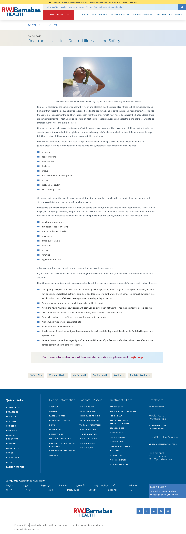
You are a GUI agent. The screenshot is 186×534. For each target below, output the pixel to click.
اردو (130, 489)
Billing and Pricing (89, 416)
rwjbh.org (136, 357)
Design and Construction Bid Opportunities (160, 456)
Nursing (11, 444)
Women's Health (57, 375)
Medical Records (88, 439)
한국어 (9, 489)
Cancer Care (116, 407)
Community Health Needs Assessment (62, 444)
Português (73, 489)
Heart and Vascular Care (123, 411)
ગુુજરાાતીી (80, 485)
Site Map (53, 455)
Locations (12, 412)
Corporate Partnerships (62, 451)
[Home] (21, 12)
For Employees (156, 407)
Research (11, 431)
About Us (54, 407)
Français (63, 485)
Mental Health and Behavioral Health (119, 422)
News (81, 7)
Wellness (119, 375)
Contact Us (13, 407)
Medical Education (12, 437)
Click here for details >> (127, 2)
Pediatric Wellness (140, 375)
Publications (56, 434)
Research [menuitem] (161, 14)
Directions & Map (88, 430)
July (55, 25)
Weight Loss (116, 455)
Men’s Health (80, 375)
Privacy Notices (21, 525)
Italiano (132, 485)
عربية (25, 485)
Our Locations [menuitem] (99, 14)
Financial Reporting (60, 439)
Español (112, 489)
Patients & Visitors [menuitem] (142, 14)
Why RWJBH (53, 7)
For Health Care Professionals (108, 7)
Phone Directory (88, 434)
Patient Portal (87, 407)
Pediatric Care (117, 437)
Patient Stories (15, 467)
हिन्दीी (113, 485)
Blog (34, 25)
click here (173, 494)
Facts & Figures (57, 416)
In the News (55, 430)
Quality (53, 411)
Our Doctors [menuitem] (175, 14)
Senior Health (100, 375)
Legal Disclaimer (78, 525)
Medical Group (87, 443)
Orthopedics (116, 433)
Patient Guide (86, 448)
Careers (73, 7)
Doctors (11, 417)
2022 (45, 25)
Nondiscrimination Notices (43, 525)
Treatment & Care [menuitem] (120, 14)
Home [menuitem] (85, 14)
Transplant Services (121, 446)
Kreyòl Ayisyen (101, 485)
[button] (182, 7)
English (10, 485)
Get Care (11, 421)
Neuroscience (117, 428)
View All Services (119, 464)
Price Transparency (90, 420)
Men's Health (116, 416)
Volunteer (12, 458)
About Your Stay (88, 411)
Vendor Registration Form (163, 444)
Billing (89, 7)
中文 (28, 489)
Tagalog (45, 485)
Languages (12, 448)
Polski (50, 489)
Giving (64, 7)
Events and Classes (59, 420)
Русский (92, 489)
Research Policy (95, 525)
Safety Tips (36, 375)
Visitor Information (90, 425)
